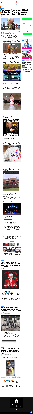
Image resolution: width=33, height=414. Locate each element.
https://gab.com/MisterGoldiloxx (8, 216)
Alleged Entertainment (22, 6)
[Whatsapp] (12, 33)
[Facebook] (3, 33)
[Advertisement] (27, 78)
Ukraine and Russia (5, 63)
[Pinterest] (8, 33)
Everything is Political (11, 6)
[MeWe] (10, 33)
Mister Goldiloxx (5, 16)
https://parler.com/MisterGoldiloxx (8, 217)
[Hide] (0, 15)
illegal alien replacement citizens (14, 196)
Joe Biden (17, 335)
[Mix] (11, 33)
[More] (13, 33)
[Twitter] (5, 33)
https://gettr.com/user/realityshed (8, 219)
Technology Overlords (16, 6)
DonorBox (8, 229)
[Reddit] (6, 33)
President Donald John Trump (9, 293)
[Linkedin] (7, 33)
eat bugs (6, 197)
